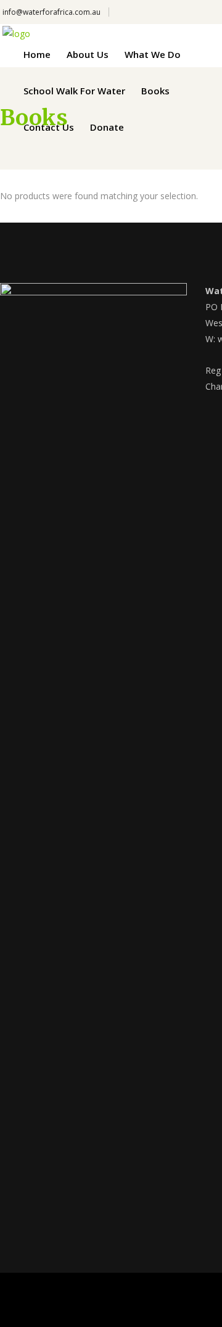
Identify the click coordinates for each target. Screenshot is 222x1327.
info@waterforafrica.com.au (51, 12)
